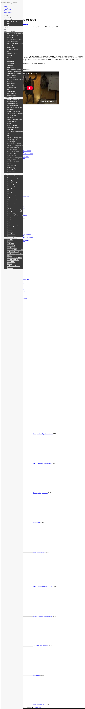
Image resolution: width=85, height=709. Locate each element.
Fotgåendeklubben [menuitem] (8, 97)
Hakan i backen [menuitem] (11, 234)
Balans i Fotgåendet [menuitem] (12, 139)
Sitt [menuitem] (8, 135)
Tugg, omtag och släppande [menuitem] (14, 71)
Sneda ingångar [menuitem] (11, 83)
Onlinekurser (7, 9)
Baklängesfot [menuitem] (10, 117)
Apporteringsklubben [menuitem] (9, 31)
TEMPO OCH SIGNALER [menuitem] (13, 252)
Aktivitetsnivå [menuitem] (10, 85)
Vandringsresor (8, 12)
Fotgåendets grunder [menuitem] (12, 105)
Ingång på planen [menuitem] (11, 208)
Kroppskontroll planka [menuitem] (13, 121)
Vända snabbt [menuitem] (10, 61)
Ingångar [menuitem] (9, 55)
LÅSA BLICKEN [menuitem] (11, 246)
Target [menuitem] (8, 222)
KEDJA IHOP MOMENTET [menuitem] (13, 260)
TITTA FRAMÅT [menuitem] (10, 244)
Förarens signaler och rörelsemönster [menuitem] (16, 131)
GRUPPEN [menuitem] (9, 264)
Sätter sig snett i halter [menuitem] (13, 152)
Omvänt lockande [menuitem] (11, 196)
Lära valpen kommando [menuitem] (13, 188)
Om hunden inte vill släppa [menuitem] (14, 73)
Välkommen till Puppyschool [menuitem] (14, 176)
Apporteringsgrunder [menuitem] (12, 218)
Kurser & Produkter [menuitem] (9, 19)
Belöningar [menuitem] (10, 37)
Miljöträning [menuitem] (10, 190)
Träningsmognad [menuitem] (11, 184)
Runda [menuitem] (9, 224)
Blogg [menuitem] (5, 29)
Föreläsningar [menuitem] (7, 17)
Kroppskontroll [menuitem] (11, 204)
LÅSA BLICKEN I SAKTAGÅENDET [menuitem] (15, 250)
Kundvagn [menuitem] (9, 23)
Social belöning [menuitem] (11, 186)
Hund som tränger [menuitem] (12, 149)
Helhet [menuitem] (9, 89)
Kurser (6, 6)
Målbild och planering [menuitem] (12, 35)
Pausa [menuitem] (8, 206)
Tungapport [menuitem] (10, 65)
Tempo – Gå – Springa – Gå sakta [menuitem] (15, 137)
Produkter (6, 11)
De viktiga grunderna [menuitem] (12, 41)
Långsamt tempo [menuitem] (11, 77)
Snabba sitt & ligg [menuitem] (11, 214)
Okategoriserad (8, 8)
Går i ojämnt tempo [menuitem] (12, 160)
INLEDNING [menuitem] (10, 240)
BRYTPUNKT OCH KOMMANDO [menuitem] (14, 258)
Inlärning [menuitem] (9, 180)
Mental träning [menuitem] (11, 91)
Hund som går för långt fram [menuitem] (14, 158)
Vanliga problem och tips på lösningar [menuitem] (16, 69)
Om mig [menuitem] (6, 15)
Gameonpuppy (24, 24)
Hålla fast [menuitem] (9, 51)
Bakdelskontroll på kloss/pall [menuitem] (14, 119)
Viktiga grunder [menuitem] (11, 192)
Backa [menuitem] (9, 133)
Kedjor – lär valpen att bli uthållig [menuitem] (15, 216)
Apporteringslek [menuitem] (11, 47)
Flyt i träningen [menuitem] (11, 141)
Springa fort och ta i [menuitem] (12, 53)
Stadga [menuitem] (9, 242)
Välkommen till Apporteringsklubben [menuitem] (16, 33)
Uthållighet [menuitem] (10, 129)
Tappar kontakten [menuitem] (11, 156)
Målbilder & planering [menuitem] (12, 178)
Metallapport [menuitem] (10, 63)
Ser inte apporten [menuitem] (11, 75)
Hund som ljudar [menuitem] (11, 154)
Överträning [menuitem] (10, 268)
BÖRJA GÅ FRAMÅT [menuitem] (12, 248)
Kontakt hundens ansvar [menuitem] (13, 111)
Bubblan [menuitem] (9, 198)
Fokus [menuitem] (8, 194)
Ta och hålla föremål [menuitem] (12, 49)
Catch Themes (37, 707)
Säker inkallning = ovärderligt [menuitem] (14, 212)
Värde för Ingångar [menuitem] (12, 125)
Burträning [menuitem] (10, 232)
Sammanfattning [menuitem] (11, 95)
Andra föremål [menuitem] (11, 67)
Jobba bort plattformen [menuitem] (13, 266)
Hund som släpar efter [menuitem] (13, 162)
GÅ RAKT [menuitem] (9, 256)
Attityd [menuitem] (9, 57)
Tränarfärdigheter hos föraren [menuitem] (14, 39)
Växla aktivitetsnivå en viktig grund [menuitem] (16, 210)
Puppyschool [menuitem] (7, 174)
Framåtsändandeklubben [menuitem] (10, 238)
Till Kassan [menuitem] (10, 25)
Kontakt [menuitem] (6, 27)
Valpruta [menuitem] (9, 230)
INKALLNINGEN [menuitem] (11, 262)
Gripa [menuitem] (8, 59)
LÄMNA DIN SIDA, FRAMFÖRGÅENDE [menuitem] (16, 254)
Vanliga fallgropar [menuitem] (11, 93)
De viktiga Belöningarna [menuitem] (13, 182)
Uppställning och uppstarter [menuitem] (14, 127)
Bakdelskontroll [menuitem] (11, 202)
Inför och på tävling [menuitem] (12, 87)
